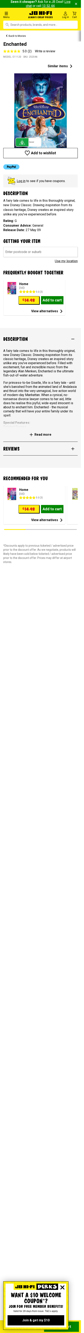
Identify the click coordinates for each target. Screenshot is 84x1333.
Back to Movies (17, 36)
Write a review (45, 51)
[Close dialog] (62, 1287)
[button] (13, 15)
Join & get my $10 (36, 1320)
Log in (21, 181)
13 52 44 (48, 6)
